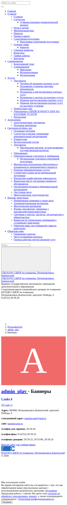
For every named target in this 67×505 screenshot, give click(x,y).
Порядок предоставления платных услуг (41, 100)
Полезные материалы (25, 125)
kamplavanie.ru (15, 423)
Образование (21, 153)
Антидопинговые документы (29, 122)
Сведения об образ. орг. (19, 128)
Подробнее (51, 490)
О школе (12, 14)
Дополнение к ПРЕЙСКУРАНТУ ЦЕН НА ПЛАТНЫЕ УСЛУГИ (37, 112)
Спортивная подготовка (26, 39)
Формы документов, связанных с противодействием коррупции (31, 210)
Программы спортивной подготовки (39, 41)
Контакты (19, 58)
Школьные (25, 69)
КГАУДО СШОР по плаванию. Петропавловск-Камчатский (33, 453)
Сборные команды (23, 50)
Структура (19, 19)
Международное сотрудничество (31, 195)
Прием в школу (22, 36)
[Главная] (30, 324)
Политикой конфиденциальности (36, 499)
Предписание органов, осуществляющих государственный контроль (41, 149)
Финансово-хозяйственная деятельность (35, 178)
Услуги (11, 78)
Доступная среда (22, 192)
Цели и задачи (21, 27)
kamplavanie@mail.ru (35, 418)
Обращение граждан (25, 234)
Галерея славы (21, 44)
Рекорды (24, 47)
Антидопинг (14, 119)
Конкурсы (19, 53)
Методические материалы (27, 206)
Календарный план (24, 64)
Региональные (27, 75)
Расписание (20, 117)
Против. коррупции (18, 197)
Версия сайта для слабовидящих (18, 444)
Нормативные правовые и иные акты (34, 200)
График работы (22, 55)
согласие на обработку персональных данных (30, 495)
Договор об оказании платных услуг (39, 83)
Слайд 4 (6, 399)
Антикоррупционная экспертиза (31, 203)
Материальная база (24, 30)
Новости (18, 33)
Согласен (6, 502)
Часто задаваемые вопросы (28, 236)
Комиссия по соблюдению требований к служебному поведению (35, 221)
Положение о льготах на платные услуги (42, 97)
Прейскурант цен (23, 108)
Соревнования (15, 61)
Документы (20, 80)
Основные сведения (24, 131)
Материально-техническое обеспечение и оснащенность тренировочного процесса (36, 165)
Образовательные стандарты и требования (36, 156)
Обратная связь (15, 231)
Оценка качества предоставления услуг (35, 239)
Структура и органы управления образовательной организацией (31, 135)
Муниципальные (29, 72)
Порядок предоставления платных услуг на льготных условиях (41, 104)
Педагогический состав (26, 142)
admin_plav (14, 391)
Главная (11, 11)
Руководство (20, 139)
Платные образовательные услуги (32, 170)
